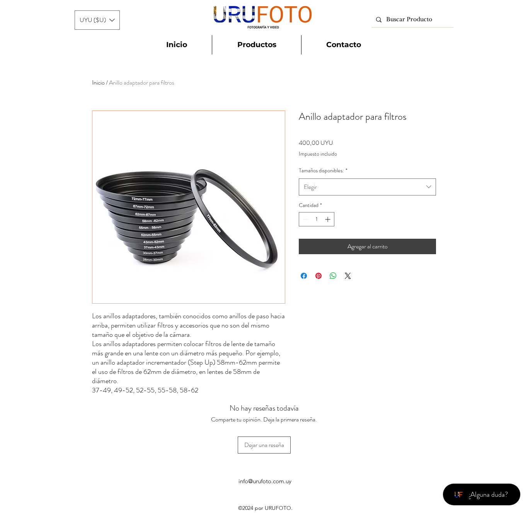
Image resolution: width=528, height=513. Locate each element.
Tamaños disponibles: (323, 170)
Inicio (98, 82)
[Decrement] (305, 219)
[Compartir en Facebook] (303, 275)
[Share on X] (348, 275)
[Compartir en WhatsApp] (333, 275)
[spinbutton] (317, 219)
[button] (97, 20)
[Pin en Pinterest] (318, 275)
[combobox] (367, 186)
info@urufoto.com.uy (264, 481)
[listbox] (97, 20)
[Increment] (328, 219)
